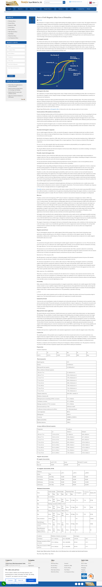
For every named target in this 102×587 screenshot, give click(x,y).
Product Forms (47, 9)
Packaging (83, 567)
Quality (71, 9)
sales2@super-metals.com (76, 1)
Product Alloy (33, 9)
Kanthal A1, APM (12, 25)
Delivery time (84, 565)
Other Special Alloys (12, 31)
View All (23, 99)
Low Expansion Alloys (13, 38)
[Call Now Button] (4, 583)
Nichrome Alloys (12, 21)
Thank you (83, 571)
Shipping (83, 569)
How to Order (84, 563)
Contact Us (81, 9)
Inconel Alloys (11, 23)
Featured (66, 563)
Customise (10, 580)
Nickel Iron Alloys (12, 35)
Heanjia (40, 20)
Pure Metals (10, 33)
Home (88, 9)
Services (61, 9)
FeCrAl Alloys (11, 27)
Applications (31, 565)
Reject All (20, 580)
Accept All (31, 580)
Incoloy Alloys (11, 29)
